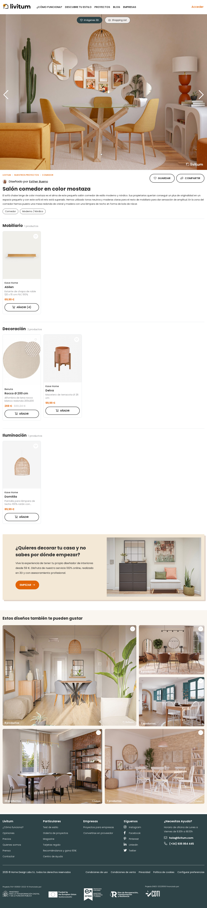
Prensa (7, 850)
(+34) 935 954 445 (181, 844)
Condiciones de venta (123, 872)
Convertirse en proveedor (98, 833)
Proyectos (102, 7)
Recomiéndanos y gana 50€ (60, 850)
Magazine (48, 839)
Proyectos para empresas (98, 827)
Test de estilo (50, 827)
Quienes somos (12, 844)
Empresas (129, 7)
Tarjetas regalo (51, 844)
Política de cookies (163, 872)
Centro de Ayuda (53, 856)
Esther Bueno (38, 181)
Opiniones (8, 833)
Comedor (47, 175)
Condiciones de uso (97, 872)
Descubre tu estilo (78, 7)
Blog (116, 7)
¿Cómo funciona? (49, 7)
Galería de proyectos (55, 833)
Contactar (9, 856)
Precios (7, 839)
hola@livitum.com (181, 838)
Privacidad (144, 872)
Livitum (7, 175)
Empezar (26, 585)
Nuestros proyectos (26, 175)
